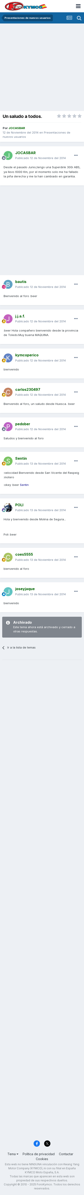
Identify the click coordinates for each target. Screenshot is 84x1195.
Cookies (42, 1159)
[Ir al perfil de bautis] (8, 284)
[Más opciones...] (75, 155)
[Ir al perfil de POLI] (8, 507)
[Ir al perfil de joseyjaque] (8, 591)
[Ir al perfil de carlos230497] (8, 392)
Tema (12, 1154)
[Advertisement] (42, 68)
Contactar (66, 1154)
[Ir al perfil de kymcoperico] (8, 357)
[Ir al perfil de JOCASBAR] (8, 155)
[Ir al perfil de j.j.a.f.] (8, 318)
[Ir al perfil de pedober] (8, 426)
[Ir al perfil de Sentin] (8, 461)
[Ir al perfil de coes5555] (8, 557)
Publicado (40, 158)
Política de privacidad (39, 1154)
